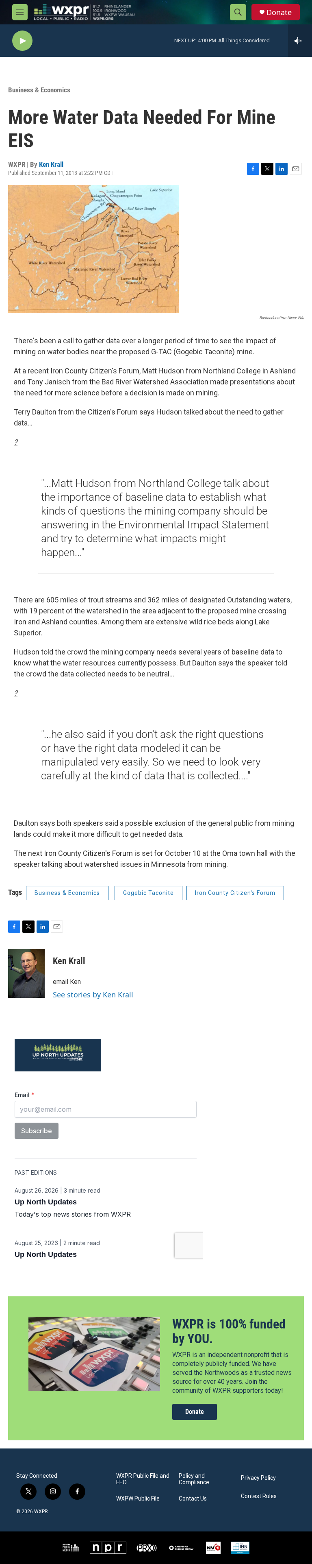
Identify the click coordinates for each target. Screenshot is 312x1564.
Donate (279, 12)
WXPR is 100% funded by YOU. (229, 1331)
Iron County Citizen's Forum (235, 893)
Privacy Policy (258, 1478)
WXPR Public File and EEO (142, 1479)
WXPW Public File (138, 1499)
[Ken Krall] (26, 973)
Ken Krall (51, 164)
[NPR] (108, 1548)
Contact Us (193, 1499)
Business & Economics (39, 90)
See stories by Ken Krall (93, 994)
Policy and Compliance (194, 1479)
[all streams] (300, 40)
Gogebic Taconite (148, 893)
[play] (22, 41)
